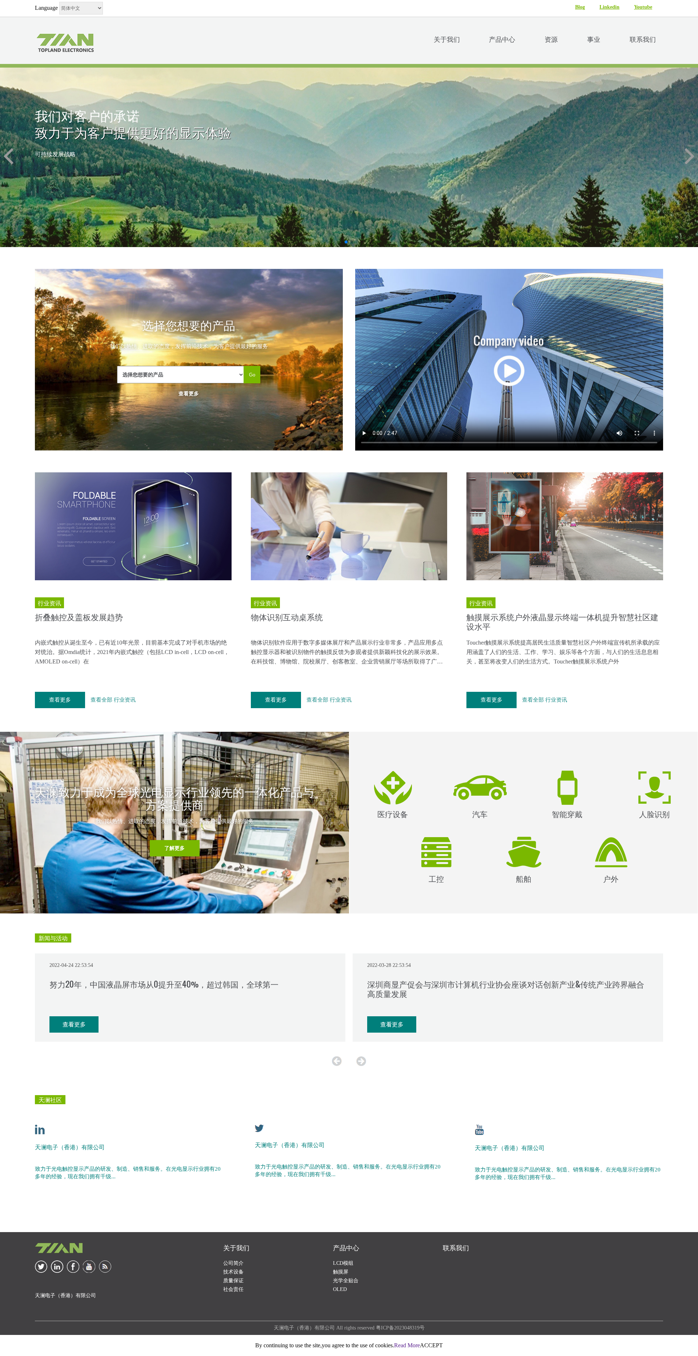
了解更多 (174, 848)
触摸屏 (340, 1272)
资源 (551, 39)
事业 (593, 39)
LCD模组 (343, 1263)
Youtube (643, 7)
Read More (407, 1345)
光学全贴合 (345, 1280)
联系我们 (643, 39)
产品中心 (502, 39)
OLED (340, 1289)
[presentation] (337, 1061)
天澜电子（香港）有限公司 (70, 1146)
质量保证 (233, 1280)
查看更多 (188, 393)
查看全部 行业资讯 (113, 700)
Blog (580, 7)
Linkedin (609, 7)
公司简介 (233, 1263)
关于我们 (447, 39)
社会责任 (233, 1289)
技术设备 (233, 1272)
